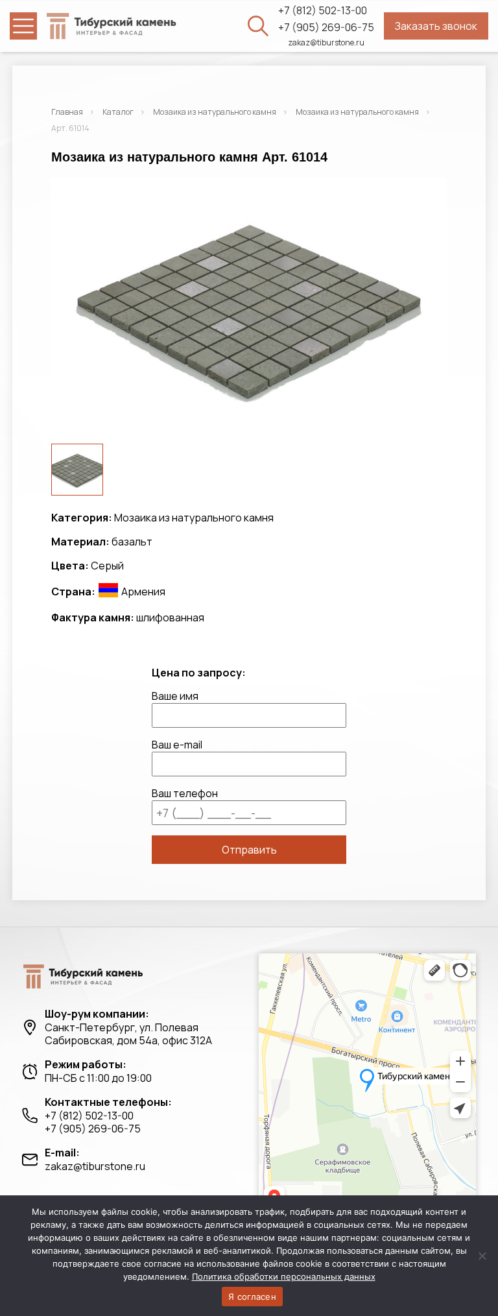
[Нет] (481, 1255)
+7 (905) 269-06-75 (326, 27)
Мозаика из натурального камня (214, 111)
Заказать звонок (436, 26)
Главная (67, 111)
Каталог (118, 111)
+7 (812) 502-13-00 (322, 11)
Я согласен (252, 1296)
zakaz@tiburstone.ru (326, 43)
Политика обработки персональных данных (283, 1276)
